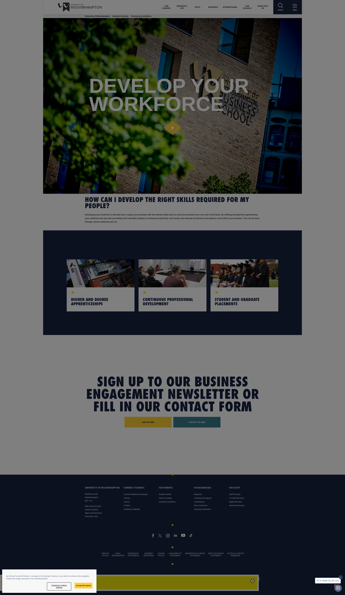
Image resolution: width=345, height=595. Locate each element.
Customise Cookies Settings (59, 586)
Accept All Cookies (83, 585)
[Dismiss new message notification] (340, 577)
